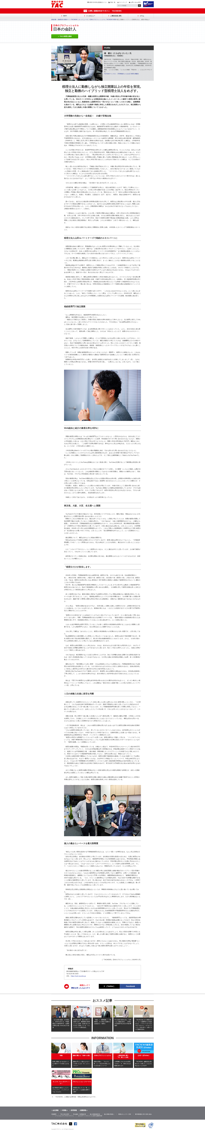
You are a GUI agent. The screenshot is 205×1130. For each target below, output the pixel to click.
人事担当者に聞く (116, 16)
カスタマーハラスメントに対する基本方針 (90, 1116)
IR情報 (64, 1110)
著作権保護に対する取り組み (143, 1114)
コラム (142, 16)
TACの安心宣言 (64, 1114)
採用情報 (74, 1110)
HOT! (65, 16)
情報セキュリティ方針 (124, 1114)
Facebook (130, 986)
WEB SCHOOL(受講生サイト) (97, 2)
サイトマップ (123, 2)
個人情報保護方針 (95, 1114)
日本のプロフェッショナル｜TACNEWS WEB (103, 19)
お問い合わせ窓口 (136, 2)
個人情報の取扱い (109, 1114)
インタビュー (90, 16)
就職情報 (83, 1110)
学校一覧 (112, 2)
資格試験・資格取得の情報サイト (60, 19)
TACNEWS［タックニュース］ (80, 19)
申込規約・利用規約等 (79, 1114)
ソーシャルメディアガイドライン (64, 1116)
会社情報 (56, 1110)
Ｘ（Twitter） (109, 986)
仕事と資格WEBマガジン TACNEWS (105, 11)
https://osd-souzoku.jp (78, 976)
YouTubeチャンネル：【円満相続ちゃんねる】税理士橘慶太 (121, 73)
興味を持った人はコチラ (80, 986)
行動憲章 (53, 1114)
